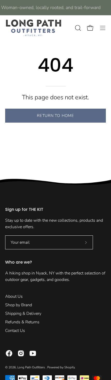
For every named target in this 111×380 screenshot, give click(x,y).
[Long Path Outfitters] (33, 28)
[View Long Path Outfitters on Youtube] (33, 353)
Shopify (69, 367)
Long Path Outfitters (31, 367)
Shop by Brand (18, 305)
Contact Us (15, 330)
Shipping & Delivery (23, 313)
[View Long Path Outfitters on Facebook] (9, 353)
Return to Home (55, 115)
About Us (14, 296)
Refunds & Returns (22, 322)
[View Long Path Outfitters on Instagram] (21, 353)
